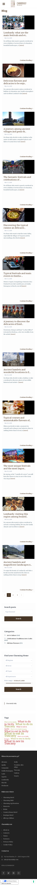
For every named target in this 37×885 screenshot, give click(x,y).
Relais (5, 809)
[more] (21, 45)
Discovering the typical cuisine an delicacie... (16, 226)
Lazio (3, 774)
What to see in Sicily (20, 738)
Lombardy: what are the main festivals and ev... (16, 34)
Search (18, 619)
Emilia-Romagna (7, 771)
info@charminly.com (11, 859)
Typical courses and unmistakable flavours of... (17, 419)
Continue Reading (26, 60)
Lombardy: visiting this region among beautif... (16, 515)
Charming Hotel (8, 797)
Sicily (16, 762)
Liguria (3, 777)
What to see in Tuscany (14, 742)
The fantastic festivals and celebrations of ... (17, 178)
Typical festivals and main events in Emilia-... (17, 274)
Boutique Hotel (8, 815)
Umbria (16, 773)
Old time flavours (13, 643)
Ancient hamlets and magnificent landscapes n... (18, 563)
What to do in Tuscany (18, 725)
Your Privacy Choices (11, 881)
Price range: (8, 680)
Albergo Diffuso (8, 818)
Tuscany (17, 770)
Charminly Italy (11, 703)
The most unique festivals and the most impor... (17, 467)
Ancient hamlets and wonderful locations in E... (17, 371)
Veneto (16, 776)
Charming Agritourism (11, 803)
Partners (6, 839)
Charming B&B (8, 800)
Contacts (6, 833)
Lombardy (5, 780)
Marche (4, 783)
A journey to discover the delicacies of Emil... (17, 322)
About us (6, 830)
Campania (4, 768)
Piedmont (4, 785)
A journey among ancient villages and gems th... (17, 130)
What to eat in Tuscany (14, 735)
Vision (5, 836)
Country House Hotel (10, 812)
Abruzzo (4, 762)
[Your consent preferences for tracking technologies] (33, 881)
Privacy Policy (8, 842)
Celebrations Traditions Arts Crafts (19, 639)
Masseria (6, 806)
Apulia (3, 765)
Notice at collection (6, 883)
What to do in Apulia (10, 722)
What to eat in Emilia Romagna (19, 729)
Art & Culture (11, 635)
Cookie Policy (7, 845)
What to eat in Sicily (16, 731)
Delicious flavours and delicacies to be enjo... (15, 82)
